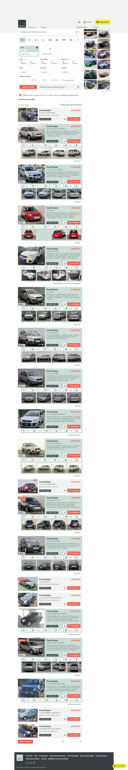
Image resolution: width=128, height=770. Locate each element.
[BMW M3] (90, 64)
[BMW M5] (103, 54)
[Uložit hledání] (78, 87)
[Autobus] (64, 39)
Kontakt (29, 756)
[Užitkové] (29, 39)
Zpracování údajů (87, 756)
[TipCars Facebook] (27, 763)
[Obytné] (50, 39)
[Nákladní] (36, 39)
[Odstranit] (37, 47)
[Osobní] (22, 39)
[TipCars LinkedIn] (30, 763)
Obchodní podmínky (58, 756)
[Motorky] (57, 39)
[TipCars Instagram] (34, 763)
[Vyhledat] (79, 32)
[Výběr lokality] (76, 32)
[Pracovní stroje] (71, 39)
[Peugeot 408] (90, 84)
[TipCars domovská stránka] (23, 23)
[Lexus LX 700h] (90, 74)
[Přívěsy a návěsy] (43, 39)
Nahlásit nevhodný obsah (58, 759)
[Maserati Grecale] (103, 34)
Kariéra (44, 759)
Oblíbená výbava (24, 76)
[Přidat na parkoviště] (65, 119)
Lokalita (63, 68)
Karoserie (43, 68)
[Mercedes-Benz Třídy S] (90, 54)
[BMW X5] (103, 44)
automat (34, 80)
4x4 (24, 80)
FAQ (35, 756)
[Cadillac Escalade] (90, 44)
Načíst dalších (25, 741)
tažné (44, 80)
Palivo (21, 68)
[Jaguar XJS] (103, 74)
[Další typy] (78, 39)
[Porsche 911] (90, 34)
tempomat (54, 80)
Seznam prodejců (32, 759)
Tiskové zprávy (101, 756)
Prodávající (43, 756)
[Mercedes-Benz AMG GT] (103, 64)
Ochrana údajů (72, 756)
